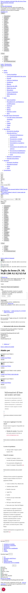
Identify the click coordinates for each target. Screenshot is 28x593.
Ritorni (6, 190)
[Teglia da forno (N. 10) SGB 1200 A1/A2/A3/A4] (13, 262)
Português (6, 42)
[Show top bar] (2, 195)
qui (23, 465)
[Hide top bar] (2, 4)
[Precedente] (2, 67)
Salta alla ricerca (19, 1)
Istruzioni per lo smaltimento (11, 548)
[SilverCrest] (14, 277)
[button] (14, 402)
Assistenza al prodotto (9, 544)
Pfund (6, 56)
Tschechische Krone (9, 61)
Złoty (6, 59)
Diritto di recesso (8, 561)
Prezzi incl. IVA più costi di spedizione (10, 287)
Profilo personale (11, 189)
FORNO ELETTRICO (6, 358)
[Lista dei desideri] (1, 181)
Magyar (6, 37)
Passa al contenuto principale (8, 1)
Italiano (6, 32)
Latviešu (6, 34)
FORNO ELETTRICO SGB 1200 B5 (9, 374)
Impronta (6, 559)
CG (5, 557)
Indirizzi (17, 189)
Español (6, 27)
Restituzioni (7, 547)
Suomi (5, 47)
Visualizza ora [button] (4, 11)
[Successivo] (2, 173)
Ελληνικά (6, 50)
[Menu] (2, 175)
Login (2, 64)
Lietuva (6, 35)
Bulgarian (6, 17)
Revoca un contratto (5, 578)
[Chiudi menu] (9, 185)
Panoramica (4, 189)
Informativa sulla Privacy (10, 558)
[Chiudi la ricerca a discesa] (19, 199)
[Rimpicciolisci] (2, 265)
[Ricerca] (3, 179)
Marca (5, 549)
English (6, 26)
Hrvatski (6, 31)
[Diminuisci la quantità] (3, 296)
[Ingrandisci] (7, 265)
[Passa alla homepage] (6, 6)
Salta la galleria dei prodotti (7, 346)
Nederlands (6, 39)
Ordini (21, 189)
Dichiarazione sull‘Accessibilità (11, 562)
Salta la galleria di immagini (7, 258)
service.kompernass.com (13, 435)
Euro (5, 58)
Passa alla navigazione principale (13, 2)
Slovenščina (7, 16)
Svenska (6, 49)
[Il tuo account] (2, 183)
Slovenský (6, 45)
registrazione (5, 188)
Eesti (5, 24)
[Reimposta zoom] (4, 265)
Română (6, 44)
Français (6, 29)
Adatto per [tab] (6, 344)
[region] (14, 263)
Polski (5, 40)
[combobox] (8, 199)
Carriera (6, 551)
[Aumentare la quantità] (9, 296)
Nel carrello (3, 300)
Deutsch (6, 22)
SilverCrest (10, 303)
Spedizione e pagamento (10, 545)
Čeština (6, 19)
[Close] (2, 197)
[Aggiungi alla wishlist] (3, 260)
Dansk (5, 21)
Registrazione (8, 64)
